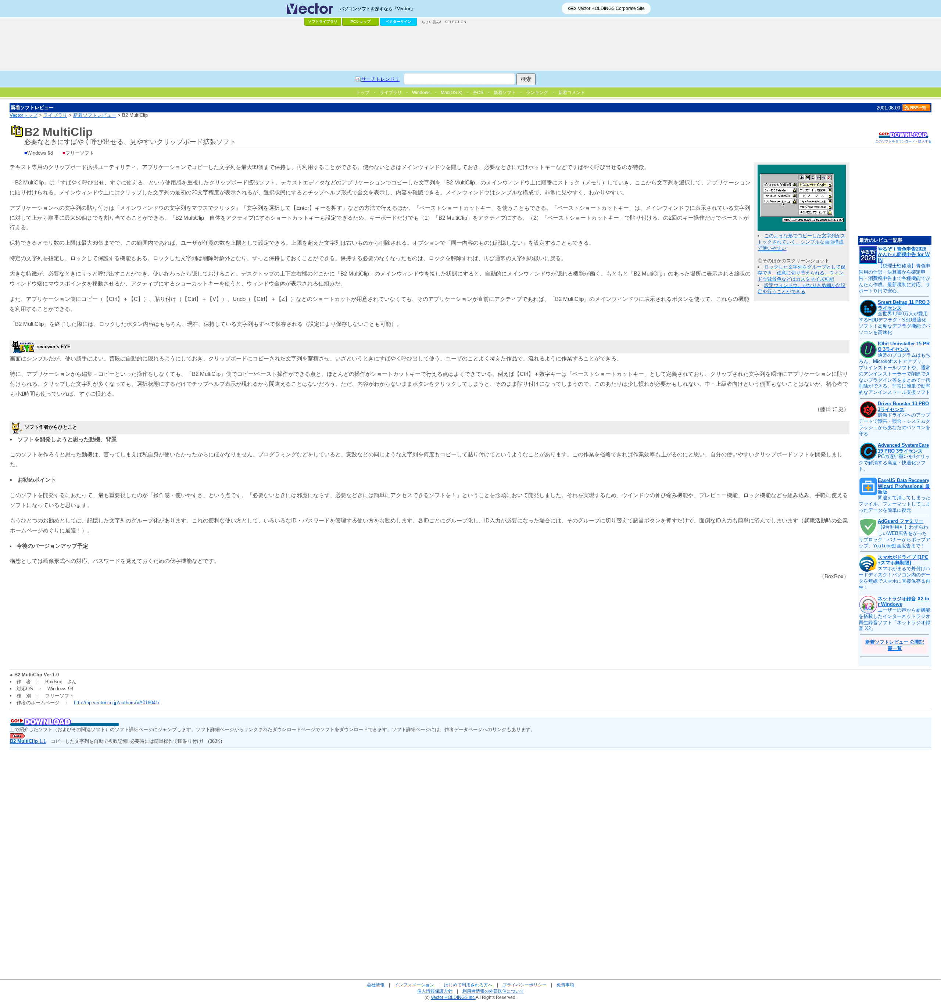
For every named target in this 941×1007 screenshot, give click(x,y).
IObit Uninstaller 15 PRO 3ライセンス (904, 346)
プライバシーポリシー (524, 984)
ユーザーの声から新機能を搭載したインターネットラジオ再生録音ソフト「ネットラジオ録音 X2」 (894, 619)
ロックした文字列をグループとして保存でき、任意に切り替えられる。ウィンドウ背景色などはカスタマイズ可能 (801, 273)
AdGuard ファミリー (900, 521)
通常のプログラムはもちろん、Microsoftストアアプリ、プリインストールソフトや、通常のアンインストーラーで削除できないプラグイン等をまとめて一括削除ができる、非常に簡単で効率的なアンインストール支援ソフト (894, 373)
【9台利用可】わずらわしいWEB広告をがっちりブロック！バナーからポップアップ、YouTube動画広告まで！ (894, 536)
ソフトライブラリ (322, 21)
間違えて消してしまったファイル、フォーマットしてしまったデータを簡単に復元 (894, 504)
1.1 (28, 741)
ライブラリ (55, 115)
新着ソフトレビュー (94, 115)
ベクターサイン (398, 21)
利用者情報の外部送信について (493, 991)
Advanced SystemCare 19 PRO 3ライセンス (903, 448)
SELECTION (455, 22)
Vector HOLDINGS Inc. (453, 997)
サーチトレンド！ (380, 79)
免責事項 (565, 984)
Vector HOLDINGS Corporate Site (611, 8)
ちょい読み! (431, 22)
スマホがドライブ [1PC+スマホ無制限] (903, 560)
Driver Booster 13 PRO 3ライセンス (903, 406)
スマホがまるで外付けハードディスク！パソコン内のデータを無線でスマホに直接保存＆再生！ (894, 578)
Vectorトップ (23, 115)
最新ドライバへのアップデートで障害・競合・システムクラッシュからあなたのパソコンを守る (894, 424)
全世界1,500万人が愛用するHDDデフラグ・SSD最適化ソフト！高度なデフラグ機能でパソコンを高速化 (894, 323)
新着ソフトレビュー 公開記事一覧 (894, 645)
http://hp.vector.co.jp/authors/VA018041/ (117, 702)
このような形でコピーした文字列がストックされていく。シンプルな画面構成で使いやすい (801, 242)
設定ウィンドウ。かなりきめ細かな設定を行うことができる (801, 288)
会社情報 (375, 984)
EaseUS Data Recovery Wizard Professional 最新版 (904, 486)
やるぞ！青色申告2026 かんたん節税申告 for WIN (904, 254)
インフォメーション (414, 984)
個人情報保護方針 (434, 991)
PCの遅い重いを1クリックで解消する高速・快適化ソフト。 (894, 463)
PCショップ (361, 21)
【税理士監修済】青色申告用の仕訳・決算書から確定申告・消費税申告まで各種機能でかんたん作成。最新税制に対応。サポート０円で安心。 (894, 278)
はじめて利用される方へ (468, 984)
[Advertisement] (470, 48)
